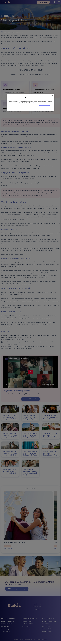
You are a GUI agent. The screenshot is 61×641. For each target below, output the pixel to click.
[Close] (52, 96)
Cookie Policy (36, 102)
